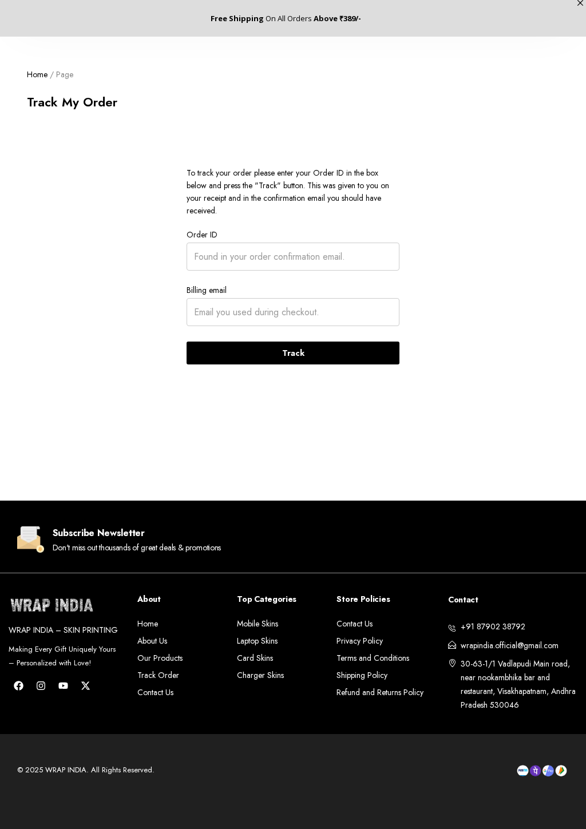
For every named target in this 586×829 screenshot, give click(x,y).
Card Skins (255, 658)
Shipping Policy (361, 675)
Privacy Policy (359, 640)
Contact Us (155, 692)
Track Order (158, 675)
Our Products (160, 658)
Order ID (202, 234)
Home (37, 74)
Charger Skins (260, 675)
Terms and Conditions (372, 658)
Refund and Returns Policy (379, 692)
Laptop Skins (257, 640)
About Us (152, 640)
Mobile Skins (257, 623)
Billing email (207, 290)
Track (293, 353)
